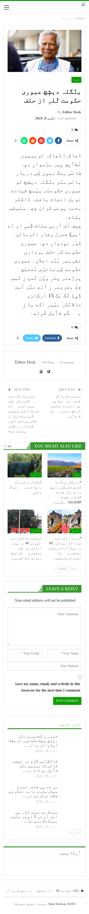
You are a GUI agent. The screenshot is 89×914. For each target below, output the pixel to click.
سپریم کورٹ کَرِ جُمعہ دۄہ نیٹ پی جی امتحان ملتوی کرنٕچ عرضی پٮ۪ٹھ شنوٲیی (65, 406)
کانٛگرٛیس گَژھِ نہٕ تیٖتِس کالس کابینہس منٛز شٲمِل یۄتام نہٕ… (35, 766)
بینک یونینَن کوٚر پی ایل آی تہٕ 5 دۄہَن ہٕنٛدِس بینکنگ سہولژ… (34, 816)
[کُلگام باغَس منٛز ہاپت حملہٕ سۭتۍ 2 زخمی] (25, 465)
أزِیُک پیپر (70, 852)
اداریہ (36, 474)
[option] (44, 782)
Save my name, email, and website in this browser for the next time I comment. (47, 687)
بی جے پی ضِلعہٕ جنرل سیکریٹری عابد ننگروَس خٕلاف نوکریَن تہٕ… (33, 791)
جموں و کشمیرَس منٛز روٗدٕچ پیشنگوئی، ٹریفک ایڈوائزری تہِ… (33, 740)
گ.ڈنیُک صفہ (67, 891)
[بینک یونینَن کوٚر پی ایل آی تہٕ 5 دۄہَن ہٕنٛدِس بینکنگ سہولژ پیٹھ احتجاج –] (71, 817)
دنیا (76, 79)
